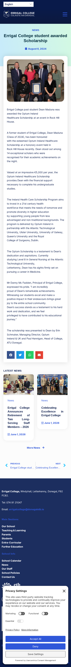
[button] (11, 355)
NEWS (35, 30)
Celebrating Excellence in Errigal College (52, 411)
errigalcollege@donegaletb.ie (26, 509)
